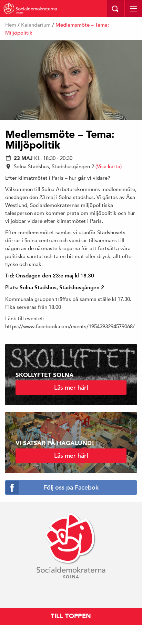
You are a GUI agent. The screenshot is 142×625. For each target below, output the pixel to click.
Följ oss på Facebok (71, 487)
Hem (10, 24)
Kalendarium (36, 24)
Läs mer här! (71, 387)
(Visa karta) (108, 166)
